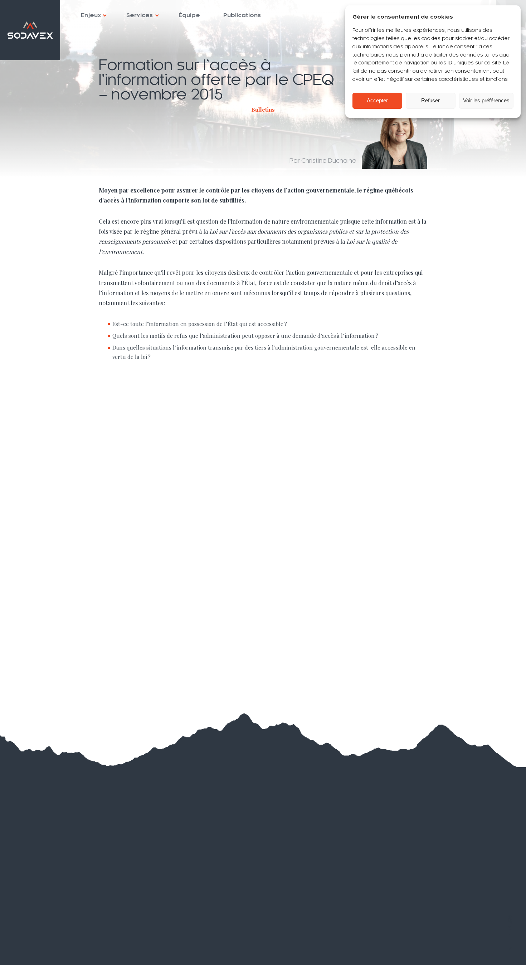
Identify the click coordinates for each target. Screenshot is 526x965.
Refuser (430, 100)
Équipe (189, 15)
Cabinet (37, 871)
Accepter (377, 100)
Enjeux (91, 15)
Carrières (39, 915)
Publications (242, 15)
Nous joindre (45, 930)
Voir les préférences (486, 100)
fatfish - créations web (487, 950)
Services (139, 15)
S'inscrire (267, 865)
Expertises (43, 857)
